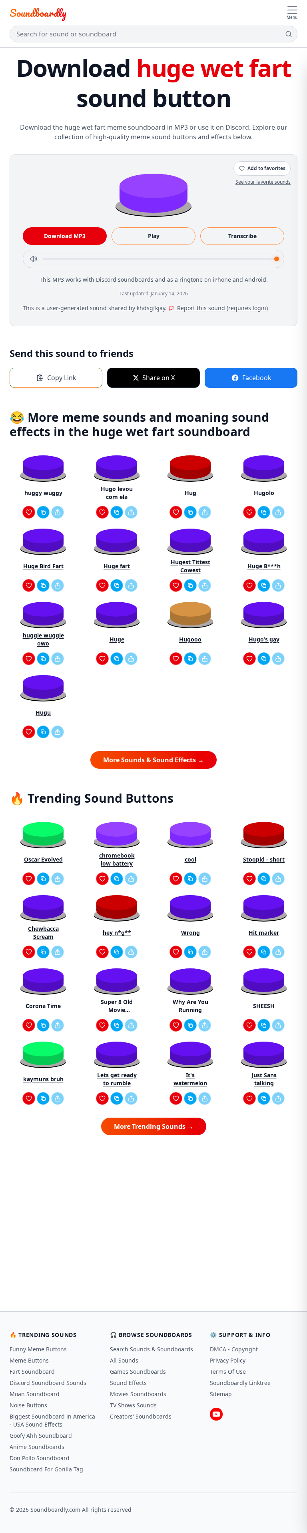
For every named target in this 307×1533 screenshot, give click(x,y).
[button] (153, 193)
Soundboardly (38, 13)
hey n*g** (117, 932)
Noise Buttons (28, 1405)
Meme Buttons (29, 1360)
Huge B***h (264, 566)
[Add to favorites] (28, 512)
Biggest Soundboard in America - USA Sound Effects (52, 1420)
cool (190, 859)
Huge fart (117, 566)
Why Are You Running (190, 1006)
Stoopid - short (264, 859)
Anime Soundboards (37, 1447)
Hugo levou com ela (117, 493)
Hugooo (190, 639)
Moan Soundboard (35, 1394)
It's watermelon (190, 1079)
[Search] (288, 34)
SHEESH (264, 1006)
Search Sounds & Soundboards (151, 1349)
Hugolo (264, 493)
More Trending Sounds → (153, 1126)
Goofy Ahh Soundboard (41, 1435)
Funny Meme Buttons (38, 1349)
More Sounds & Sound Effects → (153, 759)
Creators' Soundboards (140, 1416)
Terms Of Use (228, 1371)
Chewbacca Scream (43, 932)
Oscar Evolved (43, 859)
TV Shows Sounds (133, 1405)
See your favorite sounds (263, 181)
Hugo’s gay (264, 639)
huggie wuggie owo (43, 639)
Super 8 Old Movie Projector (117, 1006)
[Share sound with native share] (57, 512)
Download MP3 (65, 236)
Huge (117, 639)
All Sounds (124, 1360)
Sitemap (221, 1394)
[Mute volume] (33, 259)
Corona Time (43, 1006)
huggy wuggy (43, 493)
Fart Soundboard (32, 1371)
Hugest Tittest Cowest (190, 566)
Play (153, 236)
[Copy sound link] (43, 512)
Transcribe (242, 236)
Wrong (190, 932)
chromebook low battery (117, 859)
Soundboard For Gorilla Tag (46, 1469)
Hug (190, 493)
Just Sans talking (264, 1079)
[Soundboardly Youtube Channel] (216, 1414)
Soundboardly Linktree (240, 1383)
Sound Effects (128, 1383)
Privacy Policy (227, 1360)
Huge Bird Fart (43, 566)
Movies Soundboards (138, 1394)
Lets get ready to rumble (117, 1079)
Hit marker (264, 932)
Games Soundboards (138, 1371)
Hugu (43, 712)
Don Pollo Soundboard (40, 1458)
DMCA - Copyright (234, 1349)
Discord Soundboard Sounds (48, 1383)
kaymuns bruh (43, 1079)
